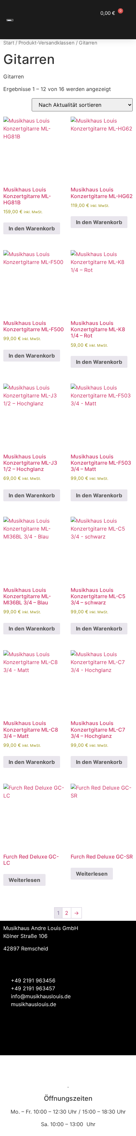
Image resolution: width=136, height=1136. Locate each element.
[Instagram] (124, 1043)
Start (8, 43)
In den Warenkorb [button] (32, 228)
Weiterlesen (24, 880)
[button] (123, 25)
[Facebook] (106, 1043)
